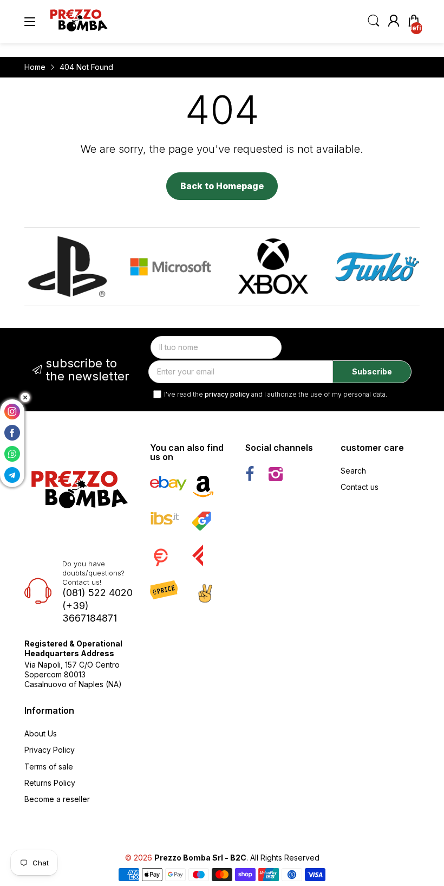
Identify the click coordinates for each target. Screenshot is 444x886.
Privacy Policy (49, 749)
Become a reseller (57, 799)
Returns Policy (49, 782)
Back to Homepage (222, 185)
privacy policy (227, 394)
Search (353, 470)
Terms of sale (48, 766)
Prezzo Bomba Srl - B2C (200, 857)
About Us (40, 733)
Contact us (359, 486)
